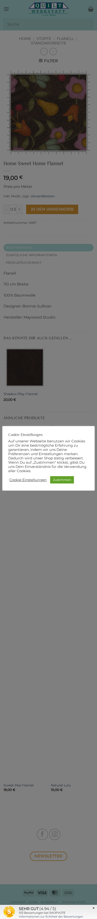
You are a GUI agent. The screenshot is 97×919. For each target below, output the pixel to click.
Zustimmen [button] (62, 480)
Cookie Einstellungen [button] (28, 480)
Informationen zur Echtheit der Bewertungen (51, 916)
